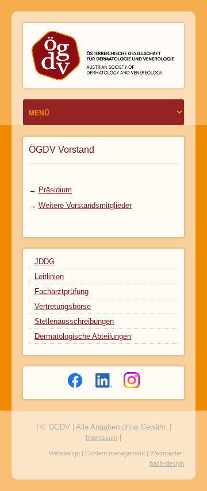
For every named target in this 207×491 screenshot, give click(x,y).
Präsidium (55, 189)
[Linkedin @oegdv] (103, 380)
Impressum (101, 437)
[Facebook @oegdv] (75, 380)
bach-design (167, 463)
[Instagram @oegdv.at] (132, 380)
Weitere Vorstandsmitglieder (85, 205)
